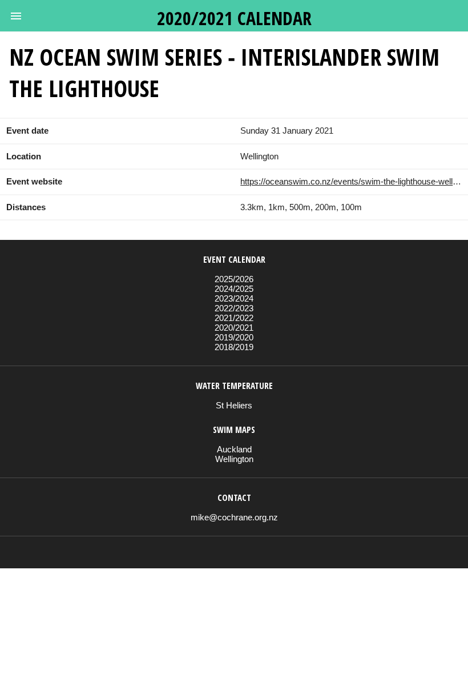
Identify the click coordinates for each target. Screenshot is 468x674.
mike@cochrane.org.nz (234, 517)
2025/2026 (234, 279)
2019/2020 (234, 337)
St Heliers (234, 405)
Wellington (234, 459)
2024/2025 (234, 289)
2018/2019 (234, 347)
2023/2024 (234, 298)
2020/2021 (234, 327)
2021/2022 (234, 318)
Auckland (234, 449)
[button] (16, 16)
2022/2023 (234, 308)
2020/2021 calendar (234, 18)
